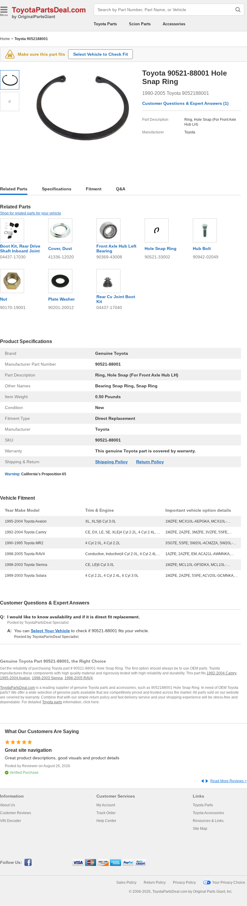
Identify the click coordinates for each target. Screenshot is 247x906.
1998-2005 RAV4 (78, 678)
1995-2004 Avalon (15, 678)
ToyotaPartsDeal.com (17, 688)
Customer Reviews (15, 813)
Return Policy (150, 461)
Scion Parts (140, 24)
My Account (105, 805)
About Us (7, 805)
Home (5, 39)
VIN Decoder (10, 821)
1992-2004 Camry (221, 673)
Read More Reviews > (228, 781)
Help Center (106, 821)
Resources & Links (208, 821)
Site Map (200, 828)
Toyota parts (52, 702)
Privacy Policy (184, 882)
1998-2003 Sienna (47, 678)
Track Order (106, 813)
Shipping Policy (111, 461)
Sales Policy (126, 882)
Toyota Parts (105, 24)
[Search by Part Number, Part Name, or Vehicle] (238, 9)
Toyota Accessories (208, 813)
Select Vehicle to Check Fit (100, 54)
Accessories (174, 24)
